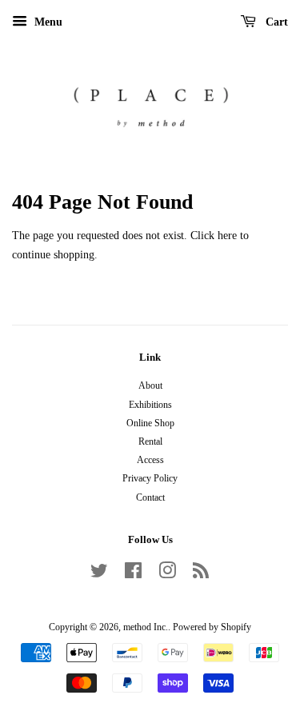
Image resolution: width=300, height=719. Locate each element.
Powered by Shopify (212, 627)
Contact (150, 497)
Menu (46, 22)
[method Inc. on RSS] (201, 574)
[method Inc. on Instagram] (167, 574)
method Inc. (145, 627)
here (227, 236)
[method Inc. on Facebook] (133, 574)
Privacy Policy (150, 478)
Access (150, 459)
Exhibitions (150, 404)
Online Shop (150, 423)
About (150, 385)
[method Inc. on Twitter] (99, 574)
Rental (150, 441)
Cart (275, 22)
